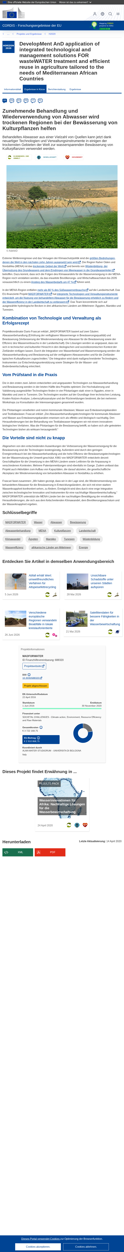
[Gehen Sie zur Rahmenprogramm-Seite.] (8, 47)
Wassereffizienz (14, 547)
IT (33, 100)
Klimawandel (12, 539)
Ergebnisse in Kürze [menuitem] (34, 89)
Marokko (51, 539)
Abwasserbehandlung (18, 530)
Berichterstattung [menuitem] (57, 89)
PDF (52, 852)
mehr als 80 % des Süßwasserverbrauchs (62, 290)
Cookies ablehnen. (86, 1246)
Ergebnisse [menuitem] (75, 89)
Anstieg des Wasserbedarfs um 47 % (53, 282)
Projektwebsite (33, 666)
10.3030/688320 (30, 678)
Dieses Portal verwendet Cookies (40, 1238)
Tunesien (69, 539)
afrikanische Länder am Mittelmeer (51, 547)
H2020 (52, 34)
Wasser (38, 522)
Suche (110, 13)
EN (11, 100)
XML (20, 852)
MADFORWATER (39, 294)
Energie (83, 547)
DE (4, 100)
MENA (42, 530)
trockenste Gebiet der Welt (49, 266)
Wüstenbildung (91, 539)
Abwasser (56, 522)
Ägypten (33, 539)
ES (19, 100)
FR (26, 100)
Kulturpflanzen (62, 530)
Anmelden (94, 13)
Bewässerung (78, 522)
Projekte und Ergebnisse (29, 34)
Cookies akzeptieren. (38, 1246)
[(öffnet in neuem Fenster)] (13, 12)
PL (40, 100)
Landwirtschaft (87, 530)
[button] (102, 13)
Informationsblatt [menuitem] (12, 89)
